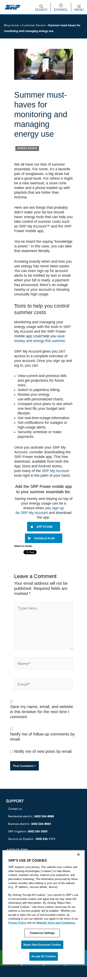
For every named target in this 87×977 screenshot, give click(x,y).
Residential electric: (31, 816)
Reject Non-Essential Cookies (42, 944)
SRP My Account (55, 471)
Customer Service (33, 25)
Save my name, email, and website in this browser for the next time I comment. (41, 711)
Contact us (15, 809)
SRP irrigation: (27, 831)
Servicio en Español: (31, 839)
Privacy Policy (17, 922)
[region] (43, 907)
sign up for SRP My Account (40, 510)
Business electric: (29, 824)
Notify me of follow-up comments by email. (42, 736)
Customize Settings (42, 932)
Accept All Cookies (43, 956)
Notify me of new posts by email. (43, 751)
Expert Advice (27, 148)
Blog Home (11, 25)
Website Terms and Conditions (56, 922)
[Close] (78, 854)
